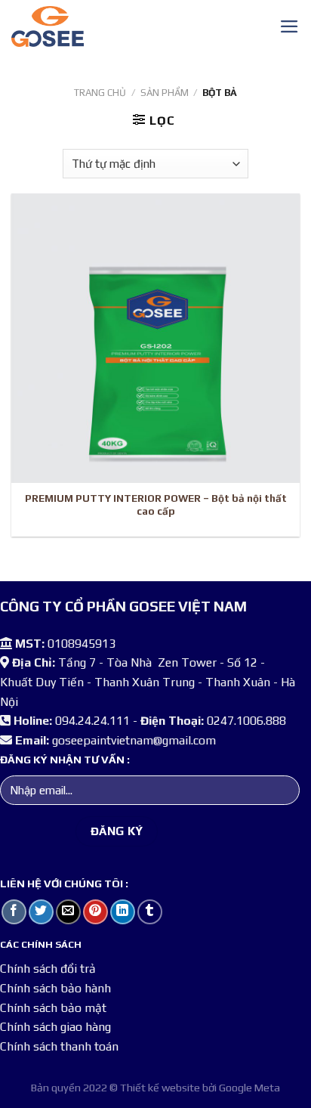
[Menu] (289, 26)
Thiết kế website (160, 1088)
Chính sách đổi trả (48, 968)
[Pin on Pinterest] (95, 911)
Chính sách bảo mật (53, 1008)
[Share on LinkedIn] (122, 911)
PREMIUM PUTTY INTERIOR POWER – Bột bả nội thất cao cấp (156, 505)
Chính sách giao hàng (55, 1027)
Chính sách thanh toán (59, 1046)
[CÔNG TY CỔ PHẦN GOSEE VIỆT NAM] (130, 26)
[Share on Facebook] (14, 911)
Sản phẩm (164, 92)
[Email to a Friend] (68, 911)
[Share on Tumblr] (149, 911)
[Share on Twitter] (41, 911)
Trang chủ (100, 92)
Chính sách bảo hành (55, 988)
